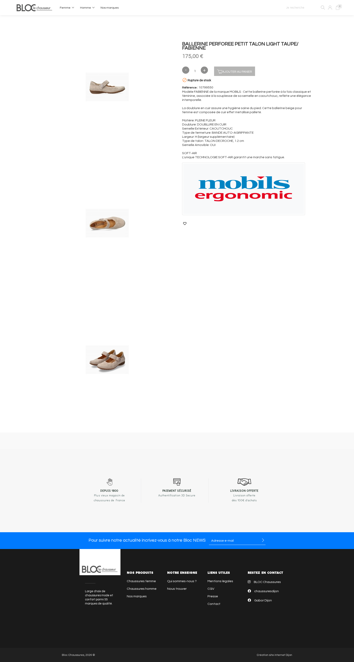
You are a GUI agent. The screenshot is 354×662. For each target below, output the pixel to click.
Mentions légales (220, 581)
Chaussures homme (142, 588)
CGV (211, 588)
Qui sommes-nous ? (182, 581)
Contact (214, 604)
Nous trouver (177, 588)
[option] (107, 87)
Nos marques (137, 596)
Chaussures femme (141, 581)
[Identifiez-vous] (330, 8)
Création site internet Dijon (274, 655)
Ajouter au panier (237, 71)
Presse (213, 596)
